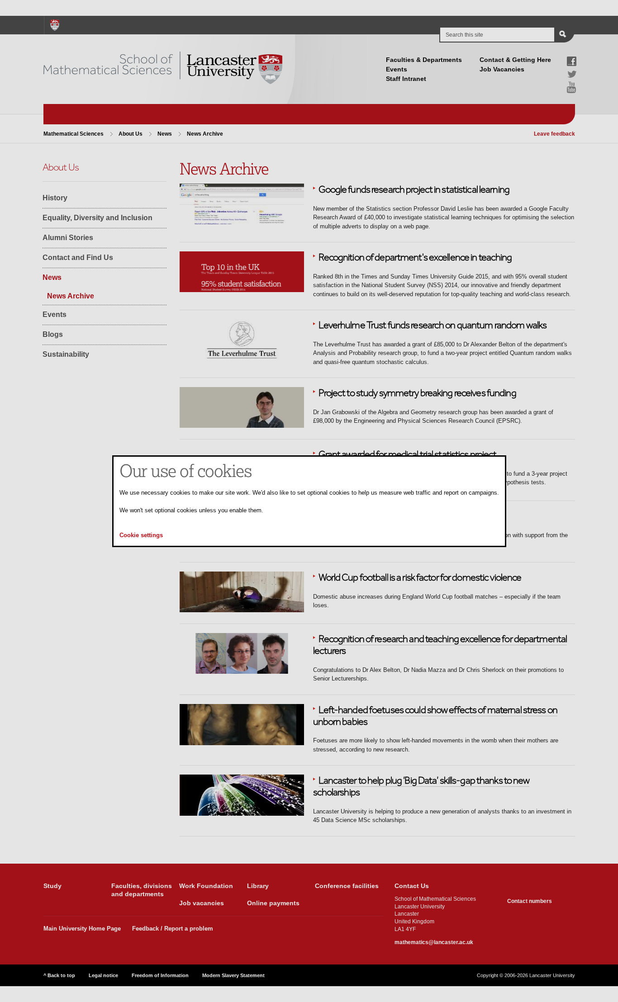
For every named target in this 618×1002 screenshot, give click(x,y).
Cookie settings (141, 535)
